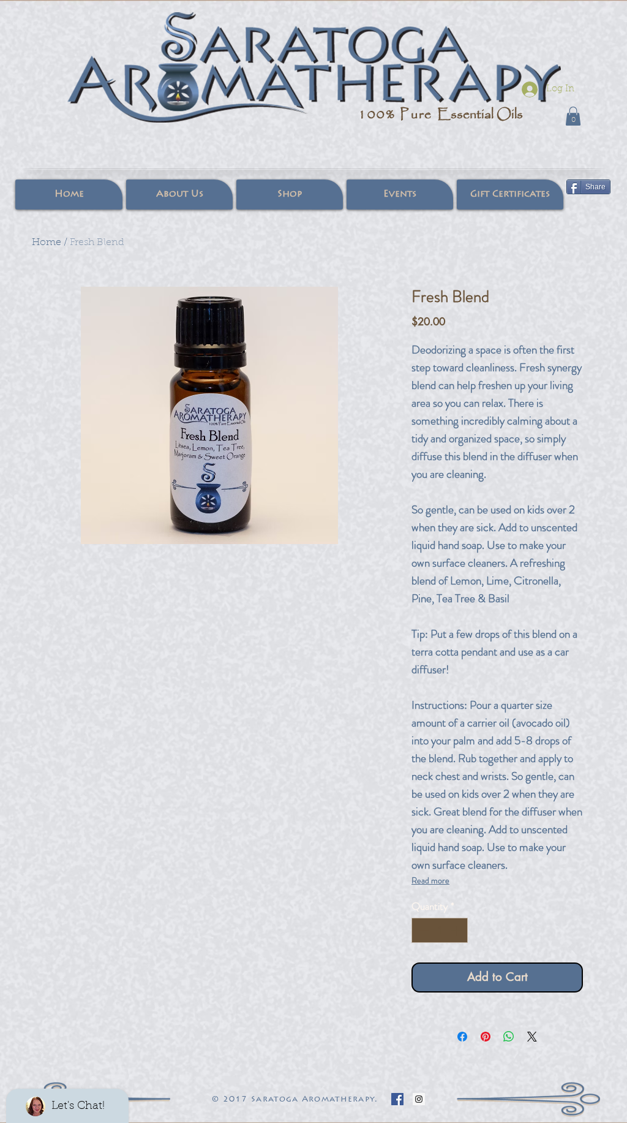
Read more (430, 880)
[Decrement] (422, 930)
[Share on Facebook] (462, 1036)
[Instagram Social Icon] (419, 1099)
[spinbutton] (440, 930)
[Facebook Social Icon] (397, 1099)
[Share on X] (532, 1036)
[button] (573, 116)
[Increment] (457, 930)
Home (46, 243)
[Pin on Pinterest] (485, 1036)
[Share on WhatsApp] (508, 1036)
